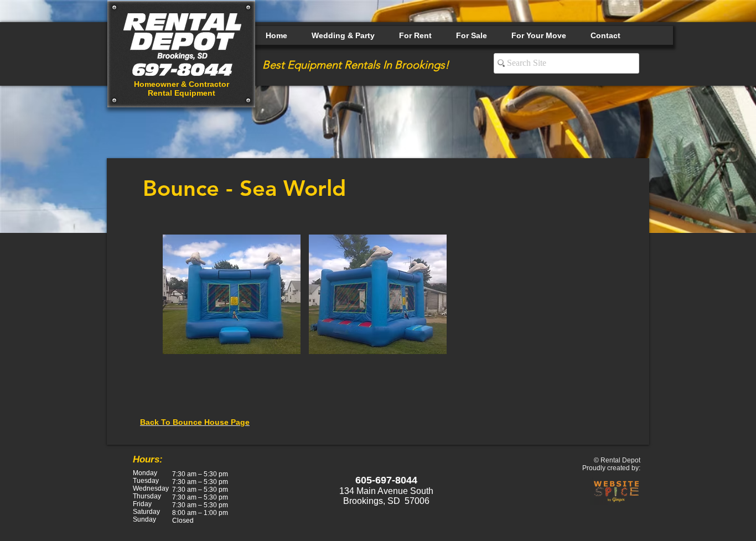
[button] (232, 294)
